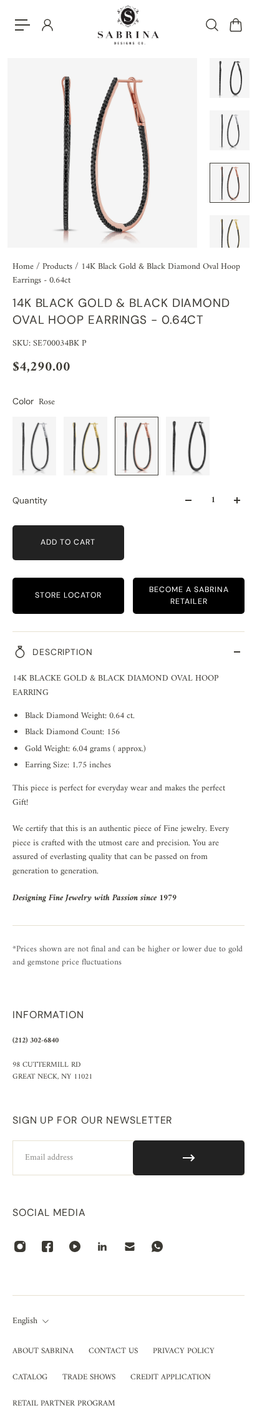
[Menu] (22, 25)
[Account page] (47, 25)
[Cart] (235, 25)
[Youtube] (75, 1246)
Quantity (29, 500)
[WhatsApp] (157, 1246)
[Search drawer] (211, 25)
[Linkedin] (102, 1246)
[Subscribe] (189, 1157)
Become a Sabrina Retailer (189, 595)
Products (58, 266)
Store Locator (68, 595)
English (24, 1321)
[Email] (129, 1246)
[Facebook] (47, 1246)
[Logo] (128, 25)
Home (24, 266)
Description (62, 652)
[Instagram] (20, 1246)
